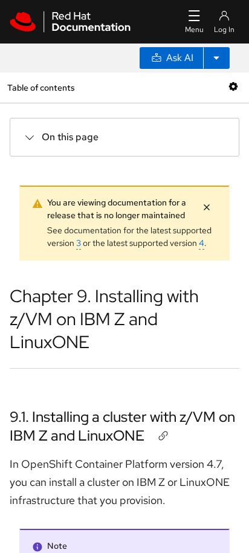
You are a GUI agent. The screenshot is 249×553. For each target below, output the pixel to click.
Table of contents (41, 87)
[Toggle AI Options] (216, 58)
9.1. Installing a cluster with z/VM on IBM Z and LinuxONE (122, 426)
